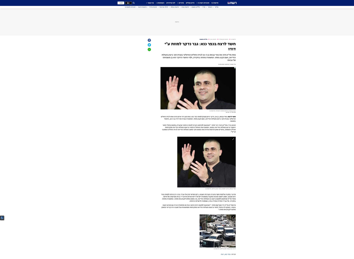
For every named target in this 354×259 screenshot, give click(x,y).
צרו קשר (151, 3)
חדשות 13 (214, 3)
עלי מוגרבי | (232, 64)
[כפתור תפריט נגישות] (2, 217)
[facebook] (149, 40)
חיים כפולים (190, 3)
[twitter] (149, 44)
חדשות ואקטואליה (223, 39)
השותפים (160, 3)
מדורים (181, 3)
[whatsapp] (149, 49)
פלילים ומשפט (203, 39)
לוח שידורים (170, 3)
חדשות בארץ (213, 39)
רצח (222, 254)
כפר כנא (228, 254)
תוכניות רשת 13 (203, 3)
